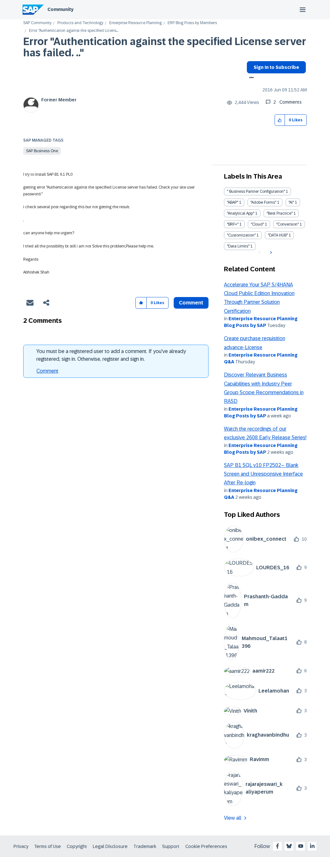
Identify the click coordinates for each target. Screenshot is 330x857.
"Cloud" (257, 224)
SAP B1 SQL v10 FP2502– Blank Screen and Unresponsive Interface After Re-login (263, 474)
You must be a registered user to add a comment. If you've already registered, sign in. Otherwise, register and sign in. (111, 355)
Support (171, 846)
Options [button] (250, 78)
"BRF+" (232, 224)
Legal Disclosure (110, 846)
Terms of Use (47, 846)
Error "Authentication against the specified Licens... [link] (73, 31)
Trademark (144, 846)
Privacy (21, 846)
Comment (47, 371)
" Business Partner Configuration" (256, 191)
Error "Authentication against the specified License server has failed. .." (164, 47)
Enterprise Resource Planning (135, 23)
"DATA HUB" (278, 235)
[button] (280, 120)
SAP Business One (42, 151)
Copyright (77, 846)
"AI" (291, 202)
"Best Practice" (280, 213)
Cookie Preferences (206, 846)
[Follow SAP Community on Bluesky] (289, 846)
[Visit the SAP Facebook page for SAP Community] (277, 846)
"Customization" (241, 235)
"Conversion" (287, 224)
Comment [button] (191, 302)
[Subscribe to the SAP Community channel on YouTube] (300, 846)
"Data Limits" (238, 246)
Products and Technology (80, 23)
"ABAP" (232, 202)
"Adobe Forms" (263, 202)
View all (232, 818)
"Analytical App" (240, 213)
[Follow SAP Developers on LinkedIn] (312, 846)
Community (60, 9)
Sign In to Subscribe (276, 67)
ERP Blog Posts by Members (192, 23)
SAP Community (37, 23)
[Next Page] (270, 252)
